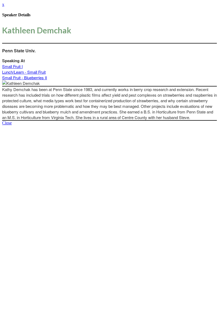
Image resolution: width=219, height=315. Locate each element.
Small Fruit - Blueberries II (24, 77)
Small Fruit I (12, 66)
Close (7, 123)
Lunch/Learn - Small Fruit (24, 72)
